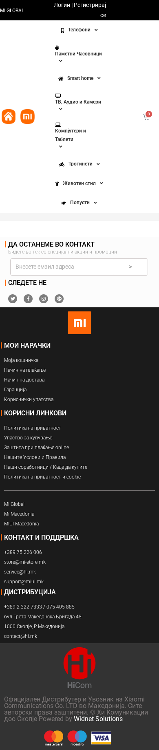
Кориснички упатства (28, 399)
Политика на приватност (32, 428)
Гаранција (15, 390)
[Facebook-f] (28, 298)
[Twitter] (12, 298)
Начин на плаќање (25, 370)
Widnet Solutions (98, 719)
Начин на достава (24, 380)
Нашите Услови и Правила (35, 457)
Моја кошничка (21, 360)
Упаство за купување (28, 438)
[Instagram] (43, 298)
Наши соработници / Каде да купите (45, 467)
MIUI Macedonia (21, 524)
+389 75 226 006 (23, 552)
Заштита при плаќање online (36, 447)
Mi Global (14, 504)
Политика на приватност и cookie (42, 477)
